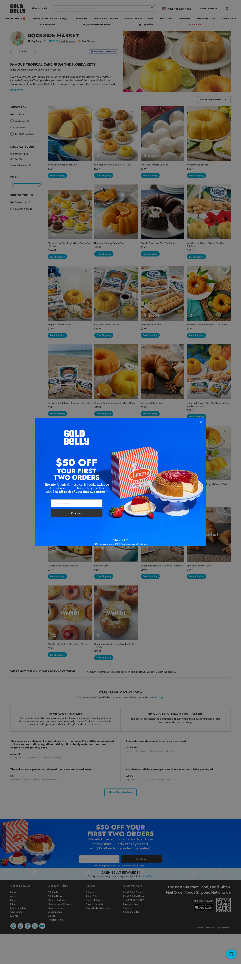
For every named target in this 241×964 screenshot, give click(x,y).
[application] (231, 954)
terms (143, 544)
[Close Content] (201, 421)
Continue (76, 513)
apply (134, 544)
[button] (120, 482)
